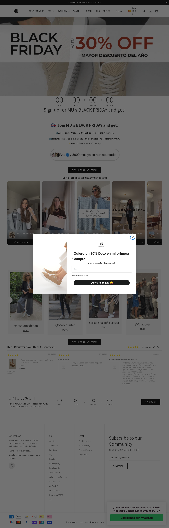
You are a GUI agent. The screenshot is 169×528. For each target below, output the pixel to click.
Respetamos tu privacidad (80, 275)
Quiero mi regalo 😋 (101, 282)
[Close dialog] (132, 237)
